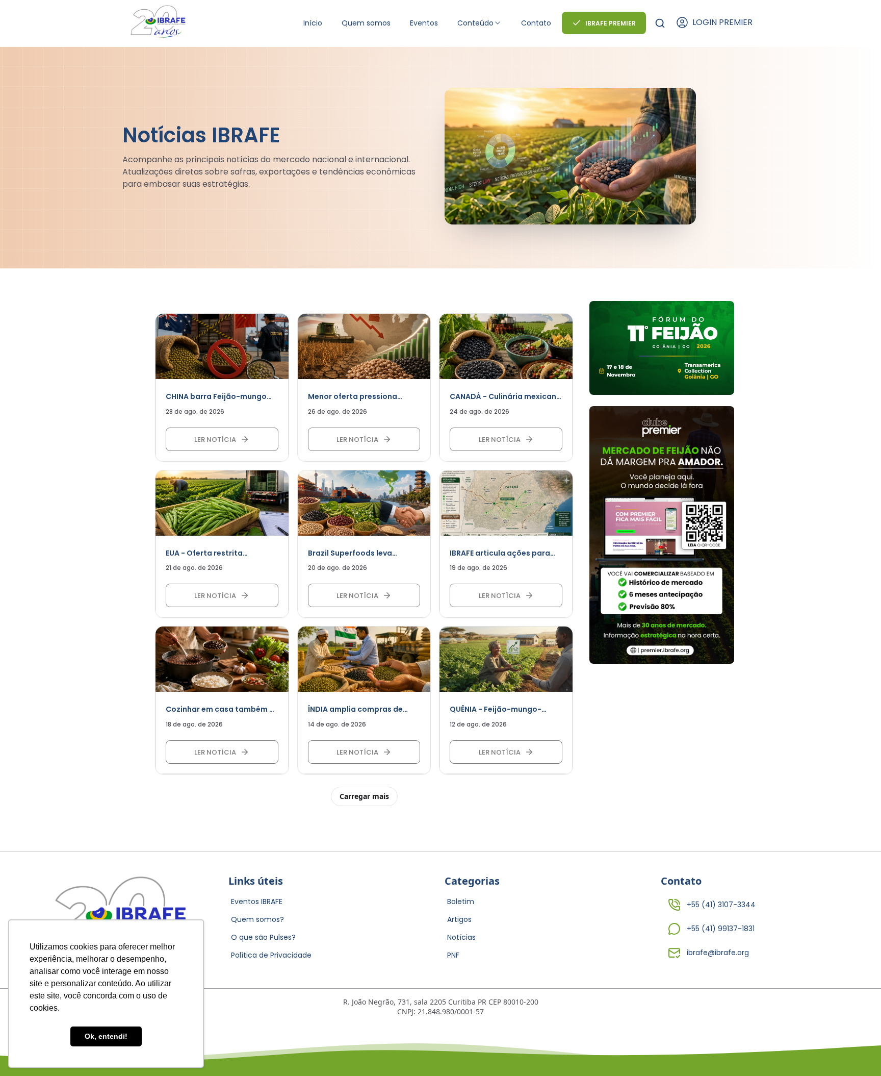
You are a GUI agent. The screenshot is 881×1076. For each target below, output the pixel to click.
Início (312, 23)
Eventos (424, 23)
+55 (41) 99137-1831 (721, 928)
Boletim (460, 901)
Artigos (459, 919)
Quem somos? (257, 919)
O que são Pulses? (263, 937)
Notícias (461, 937)
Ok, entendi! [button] (106, 1036)
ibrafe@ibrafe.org (718, 952)
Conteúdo (475, 23)
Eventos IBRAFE (256, 901)
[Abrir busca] (660, 23)
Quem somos (366, 23)
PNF (453, 955)
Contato (536, 23)
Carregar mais (364, 796)
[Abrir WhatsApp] (855, 1050)
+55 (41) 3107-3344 (721, 904)
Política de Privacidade (271, 955)
